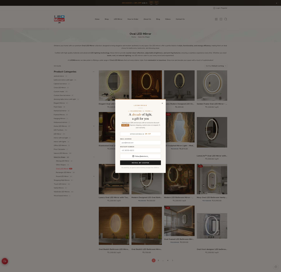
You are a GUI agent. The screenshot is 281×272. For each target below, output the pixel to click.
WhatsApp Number (127, 146)
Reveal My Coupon (140, 163)
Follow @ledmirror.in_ (142, 156)
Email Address (126, 139)
